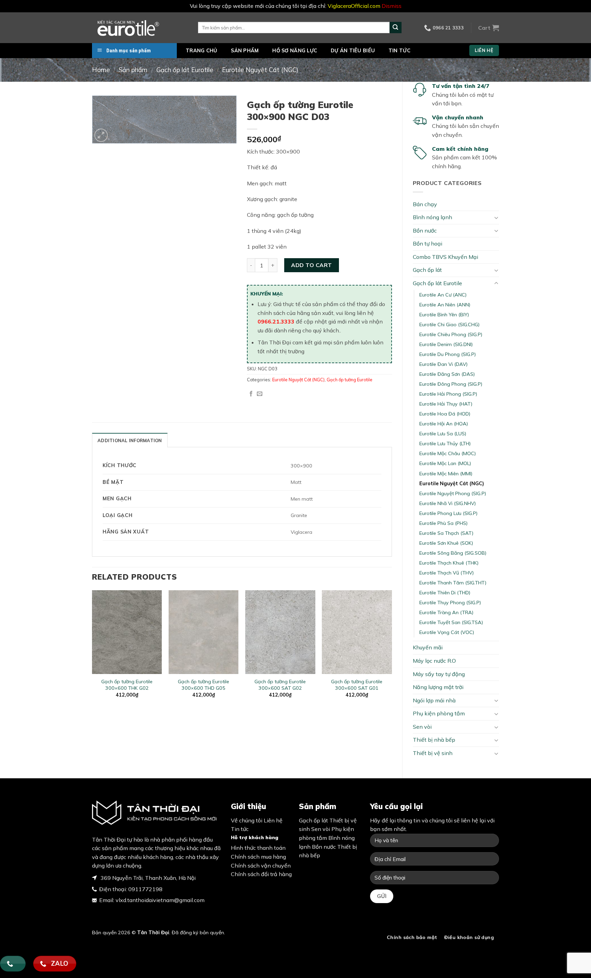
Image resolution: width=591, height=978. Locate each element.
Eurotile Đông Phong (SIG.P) (450, 384)
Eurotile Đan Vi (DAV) (443, 364)
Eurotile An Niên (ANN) (444, 305)
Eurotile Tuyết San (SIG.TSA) (451, 622)
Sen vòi (422, 726)
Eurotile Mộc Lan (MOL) (445, 463)
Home (101, 70)
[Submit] (395, 28)
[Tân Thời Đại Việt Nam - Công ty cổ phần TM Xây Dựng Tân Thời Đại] (140, 27)
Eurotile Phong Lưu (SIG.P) (448, 513)
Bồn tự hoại (427, 243)
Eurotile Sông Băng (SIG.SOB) (452, 553)
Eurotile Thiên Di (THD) (444, 593)
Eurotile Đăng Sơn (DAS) (447, 374)
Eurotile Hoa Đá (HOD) (444, 414)
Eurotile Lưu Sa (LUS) (442, 434)
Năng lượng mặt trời (438, 687)
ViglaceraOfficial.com (354, 5)
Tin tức (399, 51)
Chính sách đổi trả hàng (261, 874)
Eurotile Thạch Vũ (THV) (446, 573)
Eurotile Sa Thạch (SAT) (446, 533)
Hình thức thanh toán (258, 847)
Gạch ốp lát (427, 269)
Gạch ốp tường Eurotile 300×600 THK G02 (127, 684)
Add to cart (311, 265)
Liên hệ (273, 820)
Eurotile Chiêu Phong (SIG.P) (450, 334)
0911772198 (145, 889)
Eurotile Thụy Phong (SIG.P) (450, 602)
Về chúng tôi (246, 820)
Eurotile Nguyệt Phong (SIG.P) (452, 493)
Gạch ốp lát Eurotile (184, 70)
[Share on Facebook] (251, 394)
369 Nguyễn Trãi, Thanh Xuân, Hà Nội (147, 877)
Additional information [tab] (129, 440)
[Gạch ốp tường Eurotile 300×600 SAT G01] (357, 632)
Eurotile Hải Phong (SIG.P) (448, 394)
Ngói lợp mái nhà (434, 700)
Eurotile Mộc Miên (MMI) (445, 474)
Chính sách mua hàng (258, 856)
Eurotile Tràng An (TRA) (446, 612)
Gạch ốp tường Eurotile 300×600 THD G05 (203, 684)
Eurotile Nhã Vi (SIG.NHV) (447, 503)
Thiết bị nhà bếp (434, 739)
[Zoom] (101, 135)
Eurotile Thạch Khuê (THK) (448, 563)
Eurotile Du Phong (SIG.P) (447, 354)
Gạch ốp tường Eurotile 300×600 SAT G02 (280, 684)
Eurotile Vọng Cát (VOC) (446, 632)
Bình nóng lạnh (432, 217)
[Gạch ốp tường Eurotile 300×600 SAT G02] (280, 632)
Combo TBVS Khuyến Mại (445, 256)
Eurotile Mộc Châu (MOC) (447, 453)
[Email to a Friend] (259, 394)
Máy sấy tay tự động (439, 674)
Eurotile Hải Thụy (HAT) (445, 404)
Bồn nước (425, 230)
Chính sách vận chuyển (261, 865)
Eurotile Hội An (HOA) (443, 424)
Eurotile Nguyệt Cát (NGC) (260, 70)
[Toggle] (496, 217)
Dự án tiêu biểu (353, 51)
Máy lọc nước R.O (434, 660)
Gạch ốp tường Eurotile (349, 379)
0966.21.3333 (276, 321)
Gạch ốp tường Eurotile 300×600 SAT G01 (356, 684)
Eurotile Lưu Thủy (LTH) (445, 443)
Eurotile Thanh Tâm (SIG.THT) (452, 583)
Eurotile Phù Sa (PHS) (443, 523)
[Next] (391, 650)
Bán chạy (425, 204)
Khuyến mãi (428, 647)
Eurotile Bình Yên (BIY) (444, 315)
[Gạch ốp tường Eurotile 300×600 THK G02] (127, 632)
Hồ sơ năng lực (294, 51)
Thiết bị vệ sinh (432, 753)
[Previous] (92, 650)
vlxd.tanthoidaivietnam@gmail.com (160, 900)
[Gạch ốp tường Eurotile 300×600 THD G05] (204, 632)
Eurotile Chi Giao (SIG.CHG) (449, 324)
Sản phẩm (245, 51)
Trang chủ (202, 51)
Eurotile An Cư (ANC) (443, 295)
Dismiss (392, 5)
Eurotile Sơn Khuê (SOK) (446, 543)
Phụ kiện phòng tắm (439, 713)
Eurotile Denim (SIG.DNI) (446, 344)
